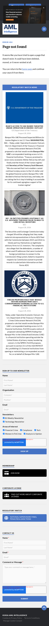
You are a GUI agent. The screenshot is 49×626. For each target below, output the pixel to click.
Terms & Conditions (32, 618)
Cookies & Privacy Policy (12, 618)
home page (27, 69)
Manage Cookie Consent (12, 621)
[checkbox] (24, 420)
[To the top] (44, 607)
